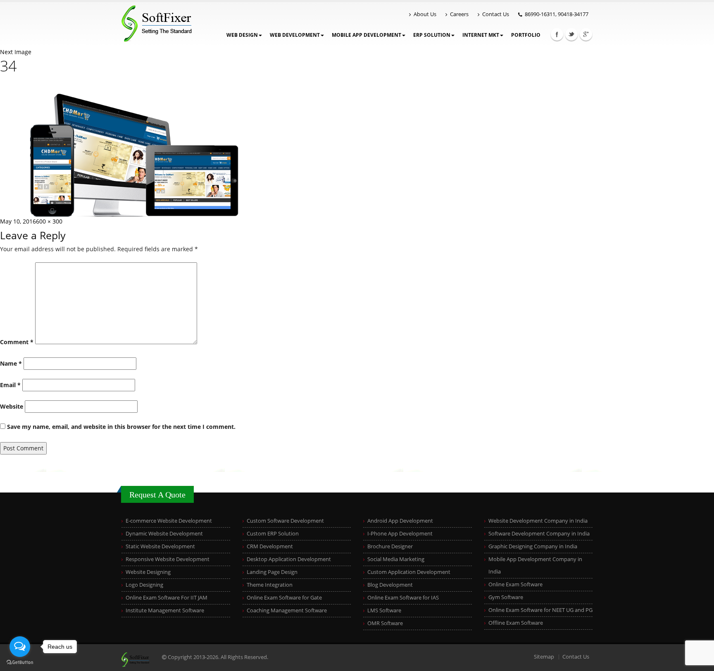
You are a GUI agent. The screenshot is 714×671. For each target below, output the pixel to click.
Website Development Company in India (538, 520)
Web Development (295, 34)
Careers (459, 14)
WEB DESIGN (242, 34)
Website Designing (148, 572)
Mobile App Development (366, 34)
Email (10, 385)
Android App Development (400, 520)
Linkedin (586, 34)
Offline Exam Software (515, 622)
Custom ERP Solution (273, 533)
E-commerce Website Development (169, 520)
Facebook (557, 34)
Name (11, 363)
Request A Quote (157, 494)
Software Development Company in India (539, 533)
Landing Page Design (272, 572)
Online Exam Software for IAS (403, 597)
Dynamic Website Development (164, 533)
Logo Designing (144, 584)
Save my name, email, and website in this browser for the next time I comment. (121, 427)
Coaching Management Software (287, 610)
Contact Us (495, 14)
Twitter (571, 34)
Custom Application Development (408, 572)
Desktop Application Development (289, 559)
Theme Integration (270, 584)
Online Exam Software (515, 584)
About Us (425, 14)
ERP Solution (431, 34)
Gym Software (505, 597)
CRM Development (270, 546)
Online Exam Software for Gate (284, 597)
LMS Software (384, 610)
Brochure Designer (390, 546)
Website (11, 406)
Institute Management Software (165, 610)
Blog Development (390, 584)
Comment (16, 342)
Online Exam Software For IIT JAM (166, 597)
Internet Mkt (480, 34)
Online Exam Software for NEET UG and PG (540, 610)
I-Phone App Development (400, 533)
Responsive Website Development (167, 559)
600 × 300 (49, 221)
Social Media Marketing (395, 559)
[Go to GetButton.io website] (20, 662)
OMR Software (385, 623)
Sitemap (544, 656)
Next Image (15, 52)
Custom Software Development (285, 520)
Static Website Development (160, 546)
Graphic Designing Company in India (532, 546)
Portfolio (525, 34)
